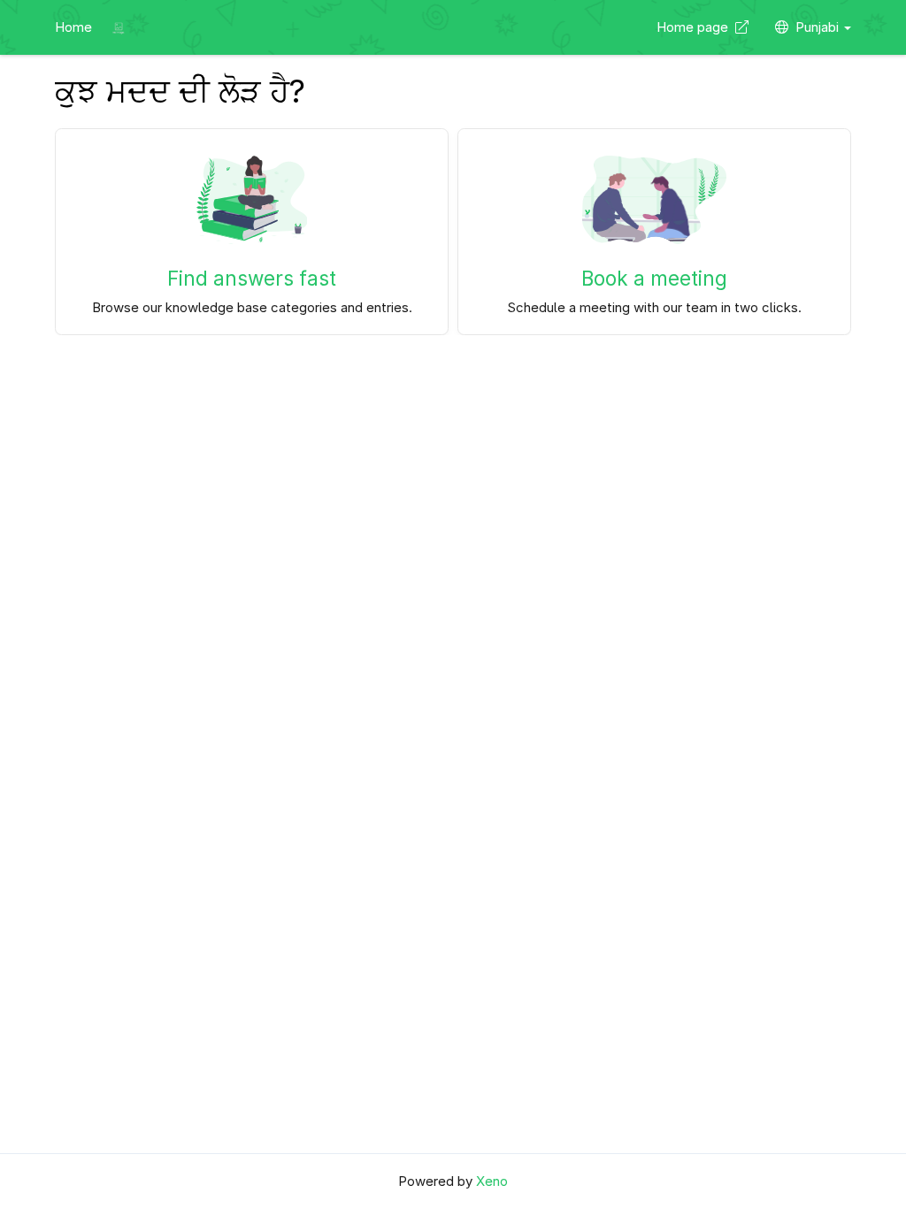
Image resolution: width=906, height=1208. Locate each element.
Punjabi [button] (818, 27)
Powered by (453, 1181)
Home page (695, 27)
